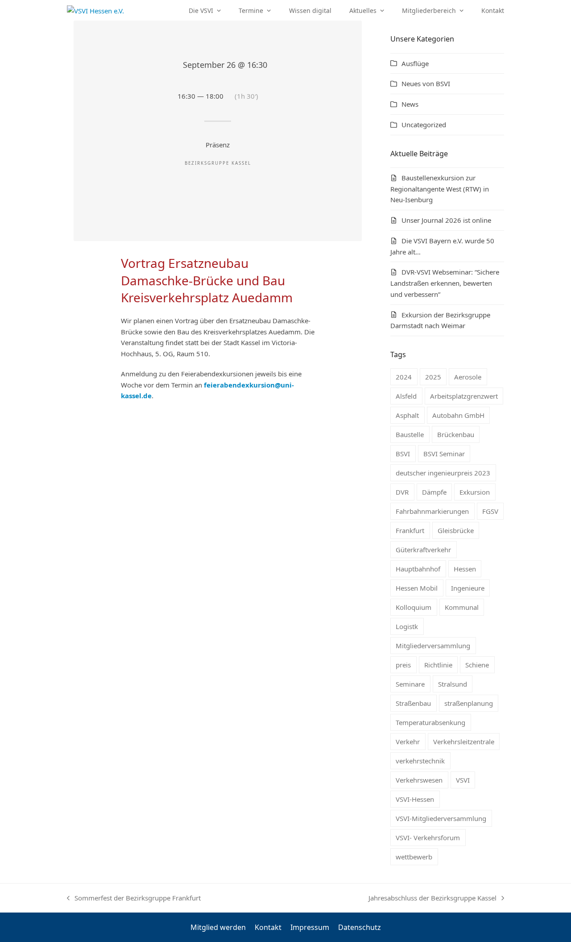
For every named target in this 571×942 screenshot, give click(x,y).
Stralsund (452, 683)
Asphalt (407, 415)
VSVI (463, 779)
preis (403, 664)
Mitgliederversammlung (433, 645)
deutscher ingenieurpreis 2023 (443, 472)
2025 (433, 376)
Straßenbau (413, 703)
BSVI (403, 453)
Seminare (410, 683)
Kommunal (462, 607)
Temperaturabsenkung (430, 722)
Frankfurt (410, 530)
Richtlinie (438, 664)
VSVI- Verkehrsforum (428, 837)
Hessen (465, 568)
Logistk (407, 626)
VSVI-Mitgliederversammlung (441, 818)
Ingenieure (467, 588)
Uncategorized (423, 124)
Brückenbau (455, 434)
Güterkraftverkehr (423, 549)
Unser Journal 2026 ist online (446, 220)
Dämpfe (434, 492)
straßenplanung (468, 703)
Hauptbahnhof (418, 568)
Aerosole (467, 376)
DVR (402, 492)
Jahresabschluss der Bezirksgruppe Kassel (432, 898)
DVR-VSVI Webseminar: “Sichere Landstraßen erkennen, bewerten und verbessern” (444, 283)
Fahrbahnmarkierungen (432, 511)
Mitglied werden (218, 927)
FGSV (490, 511)
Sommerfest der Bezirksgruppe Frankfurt (134, 898)
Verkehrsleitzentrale (463, 741)
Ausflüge (415, 63)
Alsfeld (406, 396)
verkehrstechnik (420, 760)
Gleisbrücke (456, 530)
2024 (404, 376)
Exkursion (474, 492)
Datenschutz (359, 927)
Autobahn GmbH (458, 415)
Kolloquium (413, 607)
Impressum (309, 927)
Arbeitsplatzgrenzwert (464, 396)
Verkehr (408, 741)
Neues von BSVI (425, 83)
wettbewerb (414, 856)
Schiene (477, 664)
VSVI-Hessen (415, 799)
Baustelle (410, 434)
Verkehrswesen (419, 779)
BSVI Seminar (444, 453)
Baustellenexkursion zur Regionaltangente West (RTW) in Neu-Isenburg (439, 188)
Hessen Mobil (417, 588)
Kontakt (268, 927)
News (409, 104)
